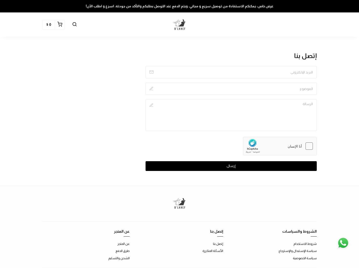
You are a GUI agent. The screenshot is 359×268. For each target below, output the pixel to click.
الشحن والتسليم (119, 258)
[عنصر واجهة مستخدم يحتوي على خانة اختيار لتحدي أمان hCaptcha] (280, 146)
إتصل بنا (218, 244)
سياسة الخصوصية (305, 258)
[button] (74, 25)
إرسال (231, 166)
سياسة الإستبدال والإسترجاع (298, 251)
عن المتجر (123, 244)
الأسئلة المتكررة (212, 251)
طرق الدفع (123, 251)
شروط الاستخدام (305, 244)
